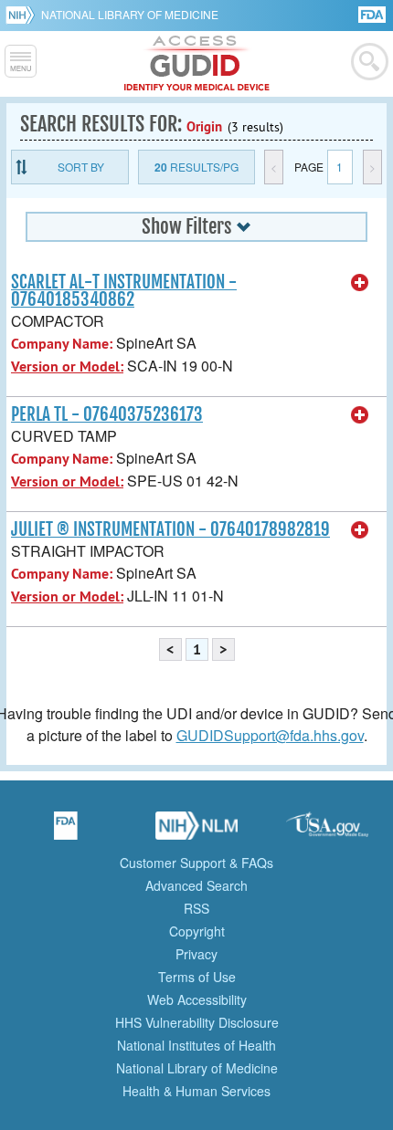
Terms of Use (197, 977)
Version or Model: (67, 366)
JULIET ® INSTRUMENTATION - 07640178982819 (170, 529)
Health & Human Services (196, 1091)
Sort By (81, 166)
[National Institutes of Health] (23, 14)
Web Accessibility (197, 999)
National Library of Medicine (129, 14)
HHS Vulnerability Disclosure (197, 1022)
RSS (196, 908)
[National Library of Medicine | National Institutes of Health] (196, 831)
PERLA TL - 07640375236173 (107, 414)
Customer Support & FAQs (196, 862)
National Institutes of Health (196, 1045)
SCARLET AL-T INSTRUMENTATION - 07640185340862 (124, 290)
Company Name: (61, 343)
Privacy (196, 954)
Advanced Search (196, 885)
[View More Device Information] (360, 283)
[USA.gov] (327, 831)
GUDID (197, 64)
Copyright (197, 931)
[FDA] (373, 13)
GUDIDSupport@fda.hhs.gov (270, 735)
